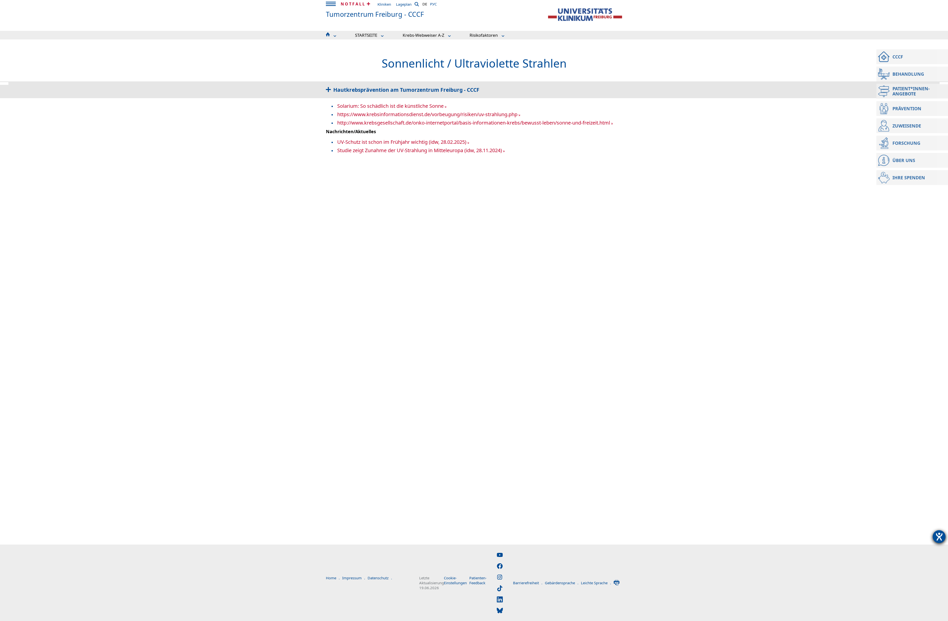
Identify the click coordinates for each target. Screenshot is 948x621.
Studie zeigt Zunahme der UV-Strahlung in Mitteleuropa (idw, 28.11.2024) (419, 150)
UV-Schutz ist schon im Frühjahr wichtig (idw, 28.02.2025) (401, 142)
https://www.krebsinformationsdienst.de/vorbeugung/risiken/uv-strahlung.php (427, 114)
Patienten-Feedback (478, 580)
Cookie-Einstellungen (455, 580)
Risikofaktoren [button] (484, 35)
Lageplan (404, 4)
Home (333, 577)
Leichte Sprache (596, 582)
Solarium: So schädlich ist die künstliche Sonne (390, 106)
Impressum (353, 577)
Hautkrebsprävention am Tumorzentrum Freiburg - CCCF (406, 89)
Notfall (353, 4)
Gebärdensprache (561, 582)
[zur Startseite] (585, 14)
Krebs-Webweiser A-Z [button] (423, 35)
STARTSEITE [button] (366, 35)
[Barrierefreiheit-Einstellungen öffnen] (939, 536)
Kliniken (384, 4)
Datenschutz (380, 577)
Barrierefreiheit (527, 582)
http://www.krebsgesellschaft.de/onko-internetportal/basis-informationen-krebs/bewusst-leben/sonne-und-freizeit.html (473, 122)
